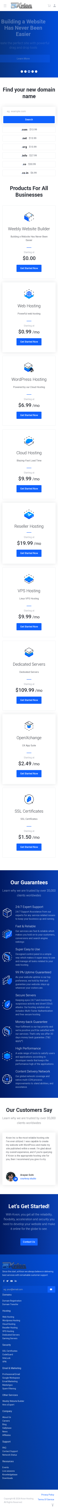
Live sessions (8, 1471)
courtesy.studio (28, 1178)
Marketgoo (7, 1385)
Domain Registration (12, 1301)
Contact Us (29, 1241)
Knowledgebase (9, 1474)
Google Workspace (11, 1378)
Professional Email (11, 1374)
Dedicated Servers (11, 1335)
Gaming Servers (9, 1338)
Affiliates (6, 1435)
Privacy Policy (47, 1495)
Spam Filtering (9, 1388)
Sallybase (6, 1428)
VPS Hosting (8, 1331)
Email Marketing (10, 1381)
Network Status (9, 1455)
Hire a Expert (8, 1404)
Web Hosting (8, 1317)
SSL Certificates (9, 1351)
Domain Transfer (10, 1304)
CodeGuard (7, 1354)
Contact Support (10, 1451)
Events (5, 1467)
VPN (4, 1361)
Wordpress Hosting (11, 1320)
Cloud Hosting (8, 1324)
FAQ (4, 1447)
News (5, 1431)
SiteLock (6, 1358)
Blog (4, 1424)
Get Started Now (29, 268)
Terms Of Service (46, 1499)
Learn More (29, 58)
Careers (6, 1421)
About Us (6, 1417)
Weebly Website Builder (13, 1401)
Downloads (7, 1478)
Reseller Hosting (10, 1327)
